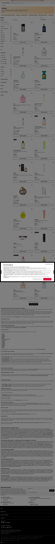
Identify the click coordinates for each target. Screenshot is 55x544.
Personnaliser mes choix (37, 279)
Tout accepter (47, 279)
